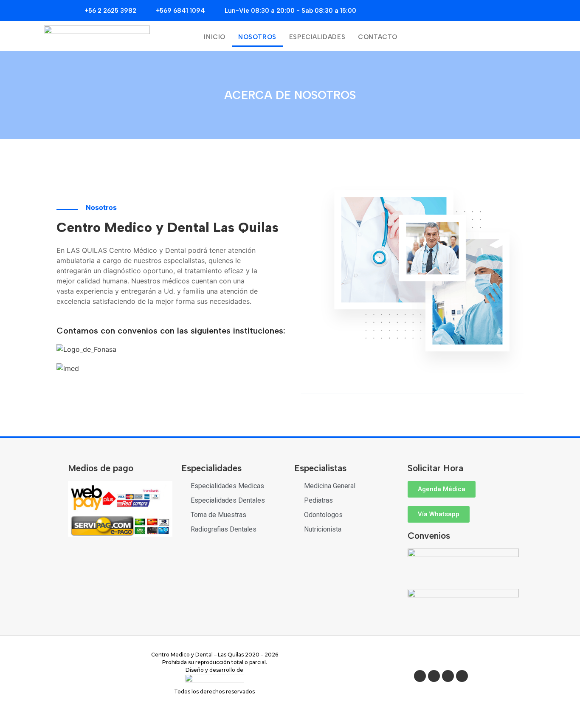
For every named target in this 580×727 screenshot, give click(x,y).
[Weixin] (434, 676)
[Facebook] (420, 676)
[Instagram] (448, 676)
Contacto (377, 37)
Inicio (214, 37)
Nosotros (257, 37)
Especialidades (317, 37)
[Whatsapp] (462, 676)
